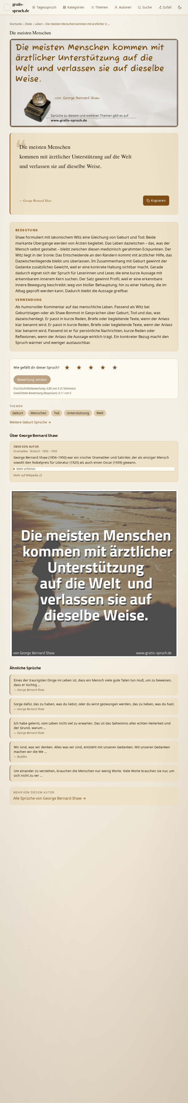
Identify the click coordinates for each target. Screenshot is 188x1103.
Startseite (16, 24)
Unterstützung (78, 413)
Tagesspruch (46, 7)
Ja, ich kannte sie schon (124, 997)
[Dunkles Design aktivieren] (179, 7)
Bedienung (114, 1036)
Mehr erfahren (26, 469)
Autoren (125, 7)
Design (111, 1026)
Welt (100, 413)
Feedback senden (120, 1091)
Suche (147, 7)
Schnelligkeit (134, 1026)
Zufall (167, 7)
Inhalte (157, 1026)
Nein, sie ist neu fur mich (125, 1008)
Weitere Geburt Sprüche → (30, 422)
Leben (39, 24)
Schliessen (151, 1091)
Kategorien (75, 7)
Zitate (28, 24)
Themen (101, 7)
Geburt (17, 413)
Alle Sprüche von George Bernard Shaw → (49, 798)
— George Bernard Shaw (35, 200)
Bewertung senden (32, 379)
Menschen (38, 413)
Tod (56, 413)
